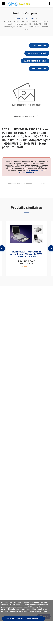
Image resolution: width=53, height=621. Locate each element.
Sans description (36, 53)
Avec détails (38, 45)
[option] (26, 248)
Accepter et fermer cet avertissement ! (23, 619)
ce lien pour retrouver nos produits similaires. (32, 171)
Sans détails (38, 68)
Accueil (17, 18)
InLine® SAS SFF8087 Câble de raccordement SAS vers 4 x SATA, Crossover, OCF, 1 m (26, 254)
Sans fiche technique (34, 61)
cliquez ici (44, 611)
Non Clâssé (29, 18)
